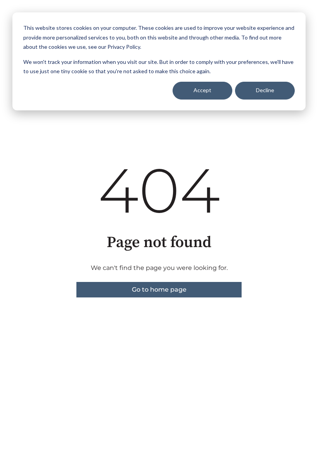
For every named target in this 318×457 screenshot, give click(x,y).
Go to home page (159, 289)
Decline (265, 90)
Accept (202, 90)
